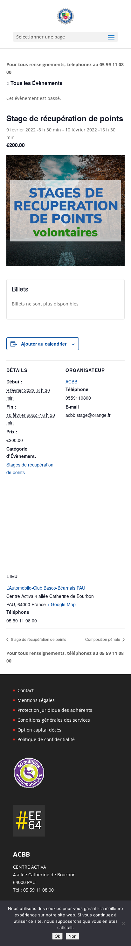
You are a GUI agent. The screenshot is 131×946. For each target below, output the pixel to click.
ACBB (71, 381)
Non (72, 936)
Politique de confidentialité (46, 739)
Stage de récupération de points (38, 639)
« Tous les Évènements (34, 83)
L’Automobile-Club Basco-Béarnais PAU (45, 588)
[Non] (123, 923)
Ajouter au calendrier (43, 343)
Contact (25, 690)
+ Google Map (61, 604)
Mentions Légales (36, 700)
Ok (57, 936)
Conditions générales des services (53, 720)
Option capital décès (39, 730)
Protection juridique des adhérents (54, 710)
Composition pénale (103, 639)
